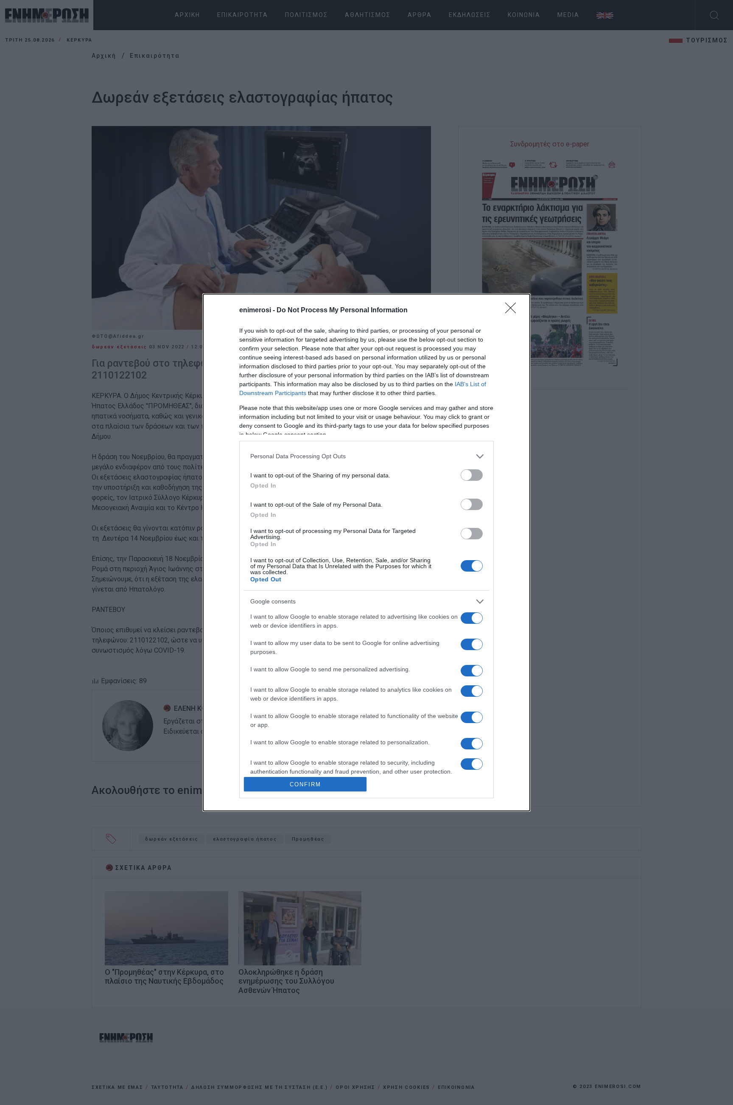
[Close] (513, 311)
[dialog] (366, 552)
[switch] (472, 475)
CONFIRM (305, 784)
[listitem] (366, 456)
